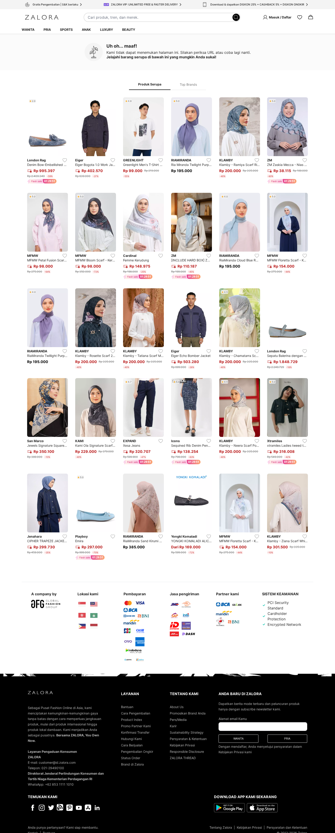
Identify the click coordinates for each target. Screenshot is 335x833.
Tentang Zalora (220, 827)
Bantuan (127, 707)
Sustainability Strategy (187, 732)
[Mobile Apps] (88, 807)
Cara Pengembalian (135, 713)
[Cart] (310, 17)
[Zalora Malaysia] (93, 604)
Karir (173, 726)
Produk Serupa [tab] (149, 84)
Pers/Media (178, 720)
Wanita (28, 29)
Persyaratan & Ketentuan (188, 739)
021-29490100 (52, 768)
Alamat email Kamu (233, 719)
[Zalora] (42, 17)
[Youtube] (78, 807)
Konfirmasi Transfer (135, 732)
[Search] (236, 17)
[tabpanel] (167, 329)
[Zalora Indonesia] (93, 626)
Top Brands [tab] (188, 84)
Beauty (128, 29)
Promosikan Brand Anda (188, 713)
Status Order (130, 758)
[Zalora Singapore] (82, 604)
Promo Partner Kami (136, 726)
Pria (47, 29)
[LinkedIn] (97, 807)
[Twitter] (51, 807)
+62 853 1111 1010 (59, 784)
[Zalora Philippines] (82, 626)
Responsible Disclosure (187, 751)
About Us (176, 707)
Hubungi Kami (131, 739)
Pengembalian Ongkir (137, 751)
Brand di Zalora (132, 764)
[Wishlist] (299, 17)
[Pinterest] (69, 807)
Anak (86, 29)
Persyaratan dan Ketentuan (287, 827)
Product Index (131, 720)
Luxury (106, 29)
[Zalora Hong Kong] (82, 615)
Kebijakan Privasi (182, 745)
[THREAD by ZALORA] (60, 807)
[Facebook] (32, 807)
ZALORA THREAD (183, 758)
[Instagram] (41, 807)
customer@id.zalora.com (57, 762)
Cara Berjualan (132, 745)
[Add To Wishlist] (65, 160)
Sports (66, 29)
